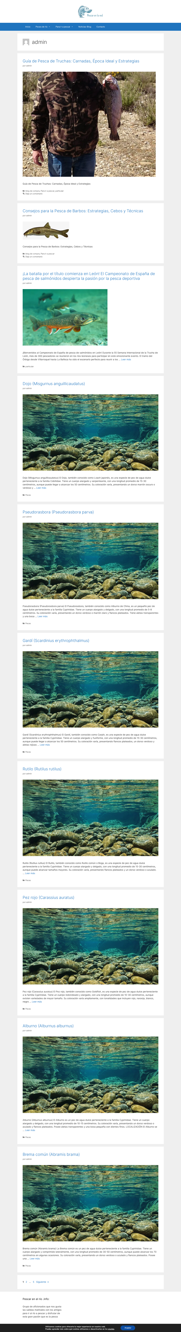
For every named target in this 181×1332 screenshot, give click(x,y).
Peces (28, 495)
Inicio (27, 26)
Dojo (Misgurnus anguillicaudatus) (54, 383)
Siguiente (42, 1282)
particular (59, 191)
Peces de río (41, 26)
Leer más (126, 359)
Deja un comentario (34, 194)
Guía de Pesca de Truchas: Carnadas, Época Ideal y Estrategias (81, 61)
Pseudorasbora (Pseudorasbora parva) (58, 512)
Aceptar (128, 1328)
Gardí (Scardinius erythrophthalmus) (56, 640)
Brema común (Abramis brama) (51, 1154)
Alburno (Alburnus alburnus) (48, 1025)
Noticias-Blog (84, 26)
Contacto (100, 26)
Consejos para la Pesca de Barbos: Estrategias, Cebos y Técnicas (83, 210)
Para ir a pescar (63, 26)
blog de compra (32, 191)
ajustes (111, 1329)
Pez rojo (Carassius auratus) (48, 897)
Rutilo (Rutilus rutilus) (42, 768)
